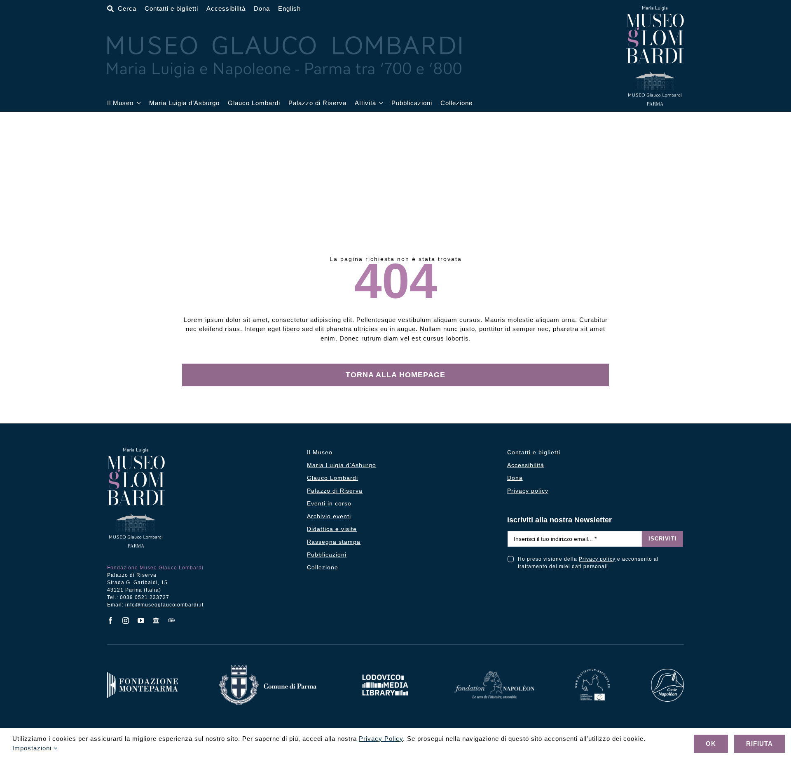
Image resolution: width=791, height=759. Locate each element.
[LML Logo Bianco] (385, 672)
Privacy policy (597, 559)
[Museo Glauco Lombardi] (655, 9)
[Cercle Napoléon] (667, 671)
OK (711, 743)
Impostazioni (33, 748)
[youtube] (141, 620)
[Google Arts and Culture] (156, 620)
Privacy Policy (381, 738)
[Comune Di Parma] (267, 668)
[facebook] (110, 620)
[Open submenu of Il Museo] (137, 103)
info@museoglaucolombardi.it (164, 605)
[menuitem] (289, 9)
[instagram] (125, 620)
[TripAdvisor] (171, 620)
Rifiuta (759, 743)
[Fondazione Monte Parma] (142, 675)
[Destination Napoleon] (592, 671)
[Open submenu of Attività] (380, 103)
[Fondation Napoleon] (494, 674)
